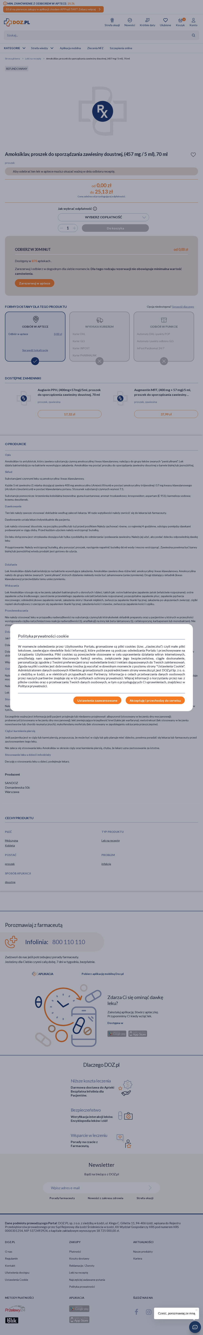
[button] (195, 1327)
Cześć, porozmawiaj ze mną (176, 1313)
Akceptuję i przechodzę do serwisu (155, 700)
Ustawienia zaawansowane (97, 700)
